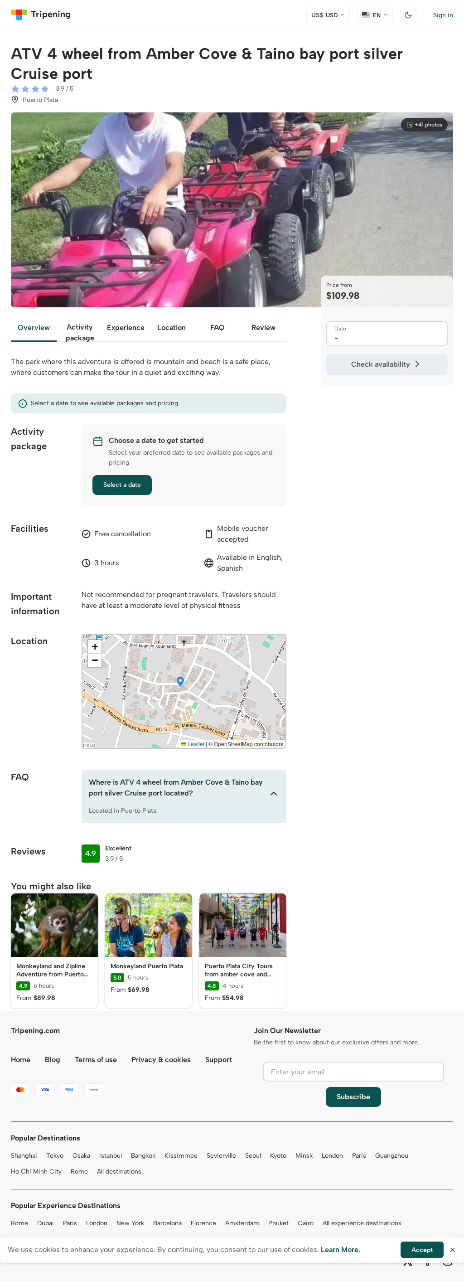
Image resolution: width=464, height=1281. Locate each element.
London (332, 1156)
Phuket (278, 1223)
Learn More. (340, 1249)
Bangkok (143, 1156)
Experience (126, 327)
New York (130, 1223)
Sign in (443, 15)
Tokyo (54, 1156)
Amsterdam (242, 1223)
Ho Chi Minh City (36, 1171)
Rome (79, 1171)
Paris (359, 1156)
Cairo (306, 1223)
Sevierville (221, 1156)
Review (263, 327)
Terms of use (96, 1059)
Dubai (45, 1223)
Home (20, 1059)
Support (218, 1059)
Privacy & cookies (161, 1059)
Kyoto (278, 1156)
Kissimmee (181, 1156)
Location (171, 327)
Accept (422, 1250)
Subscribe (353, 1096)
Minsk (304, 1156)
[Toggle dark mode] (408, 15)
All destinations (119, 1171)
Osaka (81, 1156)
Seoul (253, 1156)
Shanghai (24, 1156)
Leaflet (195, 743)
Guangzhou (391, 1156)
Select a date (122, 485)
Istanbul (110, 1156)
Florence (203, 1223)
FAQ (217, 327)
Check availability (380, 364)
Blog (52, 1059)
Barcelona (167, 1223)
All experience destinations (362, 1223)
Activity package (80, 332)
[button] (180, 682)
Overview (34, 327)
